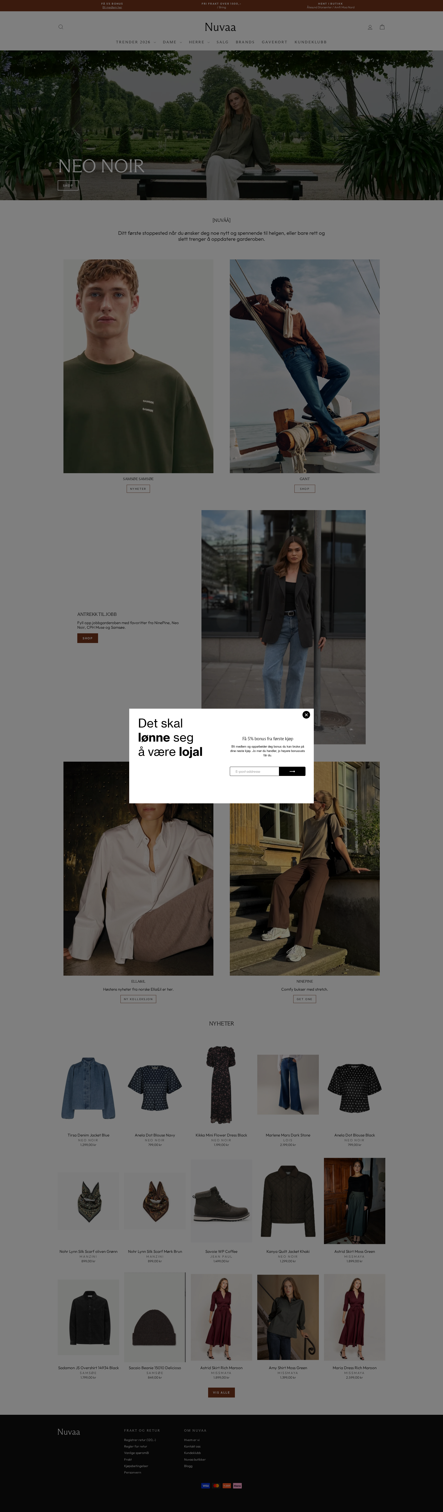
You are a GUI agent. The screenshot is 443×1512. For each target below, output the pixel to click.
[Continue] (292, 771)
